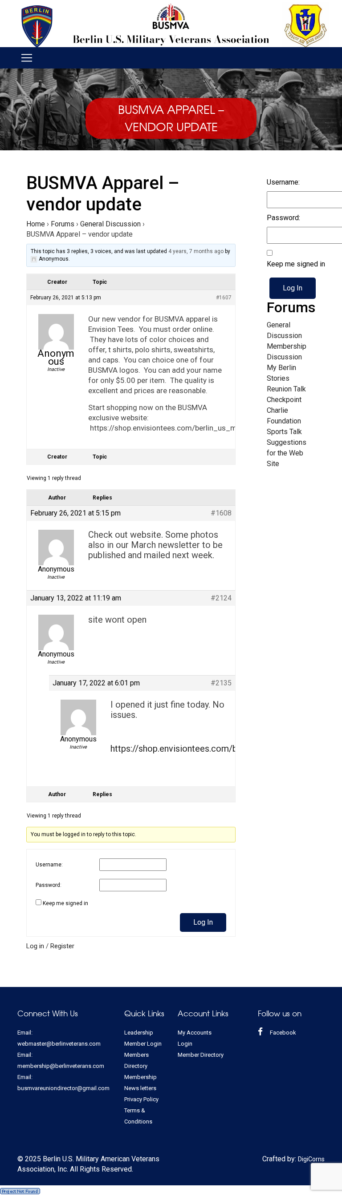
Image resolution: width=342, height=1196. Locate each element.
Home (35, 224)
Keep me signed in (65, 903)
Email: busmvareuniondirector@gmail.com (63, 1082)
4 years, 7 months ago (196, 251)
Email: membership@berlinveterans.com (60, 1060)
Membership (140, 1077)
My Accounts (195, 1032)
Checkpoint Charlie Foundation (284, 410)
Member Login (143, 1043)
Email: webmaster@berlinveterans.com (59, 1038)
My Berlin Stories (281, 373)
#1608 (221, 513)
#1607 (224, 297)
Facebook (282, 1032)
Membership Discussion (286, 351)
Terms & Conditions (138, 1116)
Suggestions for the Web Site (286, 453)
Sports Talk (284, 431)
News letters (140, 1088)
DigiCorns (311, 1159)
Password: (48, 885)
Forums (62, 224)
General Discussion (110, 224)
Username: (49, 865)
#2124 (221, 598)
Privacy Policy (141, 1099)
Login (185, 1043)
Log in (35, 946)
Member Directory (201, 1054)
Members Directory (136, 1060)
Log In (203, 922)
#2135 (221, 683)
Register (62, 946)
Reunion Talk (286, 389)
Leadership (138, 1032)
